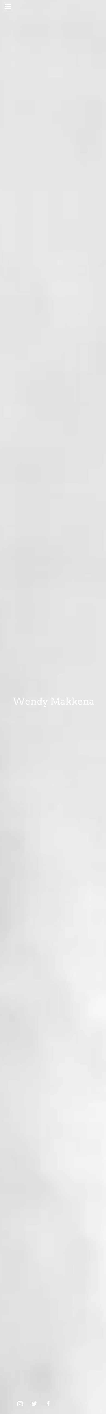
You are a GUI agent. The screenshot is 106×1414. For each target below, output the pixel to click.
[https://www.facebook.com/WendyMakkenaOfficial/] (48, 1403)
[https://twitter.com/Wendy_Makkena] (34, 1403)
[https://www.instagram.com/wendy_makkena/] (20, 1403)
